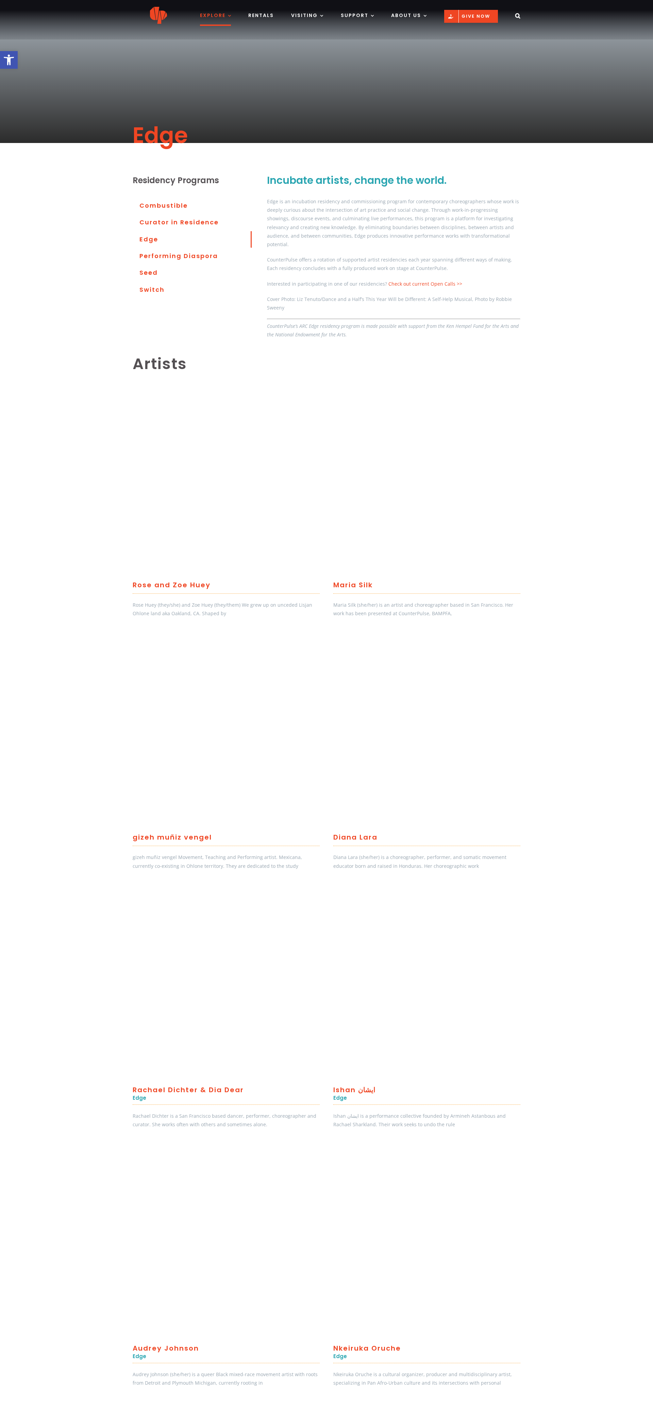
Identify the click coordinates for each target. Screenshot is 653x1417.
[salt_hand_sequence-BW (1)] (426, 893)
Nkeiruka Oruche (367, 1348)
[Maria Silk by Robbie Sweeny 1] (426, 388)
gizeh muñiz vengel (172, 837)
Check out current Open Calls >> (425, 284)
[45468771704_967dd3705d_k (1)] (426, 1410)
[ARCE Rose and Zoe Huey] (226, 388)
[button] (9, 60)
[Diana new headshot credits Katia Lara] (426, 640)
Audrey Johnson (166, 1348)
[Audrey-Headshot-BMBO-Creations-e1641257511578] (226, 1151)
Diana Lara (355, 837)
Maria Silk (353, 585)
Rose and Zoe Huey (172, 585)
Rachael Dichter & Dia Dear (188, 1090)
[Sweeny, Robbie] (226, 640)
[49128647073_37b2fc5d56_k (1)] (226, 893)
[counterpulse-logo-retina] (158, 9)
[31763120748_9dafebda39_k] (226, 1410)
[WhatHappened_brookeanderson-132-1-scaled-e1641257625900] (426, 1151)
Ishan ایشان (354, 1090)
